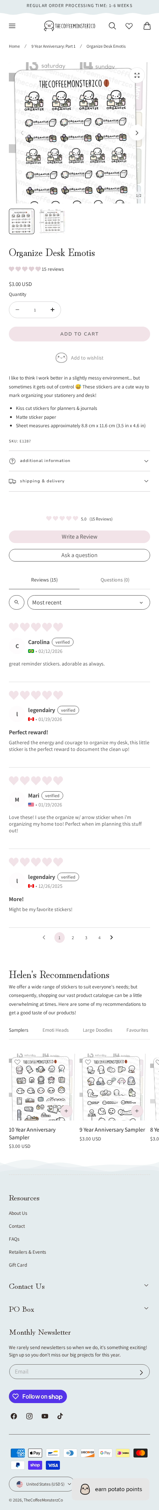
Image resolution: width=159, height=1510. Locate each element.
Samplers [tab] (18, 1030)
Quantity (17, 294)
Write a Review (79, 536)
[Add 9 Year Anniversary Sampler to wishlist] (88, 1062)
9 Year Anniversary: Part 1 (53, 46)
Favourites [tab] (137, 1030)
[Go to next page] (113, 938)
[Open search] (16, 602)
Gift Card (18, 1264)
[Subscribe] (141, 1372)
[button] (12, 26)
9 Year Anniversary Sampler (112, 1129)
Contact (17, 1226)
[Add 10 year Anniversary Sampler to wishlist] (17, 1062)
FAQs (14, 1239)
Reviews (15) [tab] (44, 579)
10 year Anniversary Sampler (32, 1133)
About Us (18, 1213)
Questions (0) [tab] (115, 579)
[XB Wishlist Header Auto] (129, 26)
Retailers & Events (27, 1251)
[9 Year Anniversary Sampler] (113, 1087)
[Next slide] (137, 133)
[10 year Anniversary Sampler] (42, 1087)
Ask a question (79, 555)
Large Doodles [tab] (97, 1030)
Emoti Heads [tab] (56, 1030)
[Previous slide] (22, 133)
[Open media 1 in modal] (137, 75)
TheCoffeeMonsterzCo (43, 1500)
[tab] (21, 221)
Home (14, 46)
